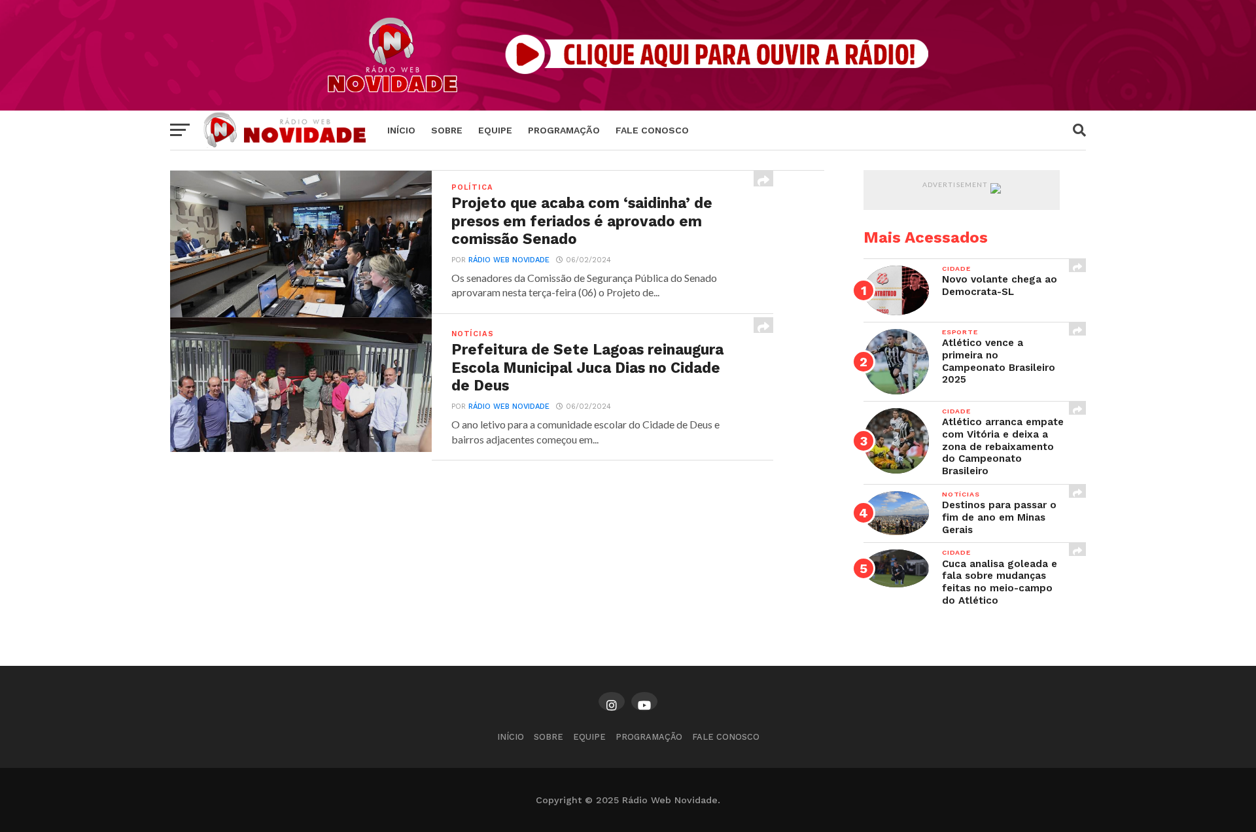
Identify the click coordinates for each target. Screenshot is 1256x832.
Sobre (446, 130)
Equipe (495, 130)
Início (401, 130)
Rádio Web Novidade (509, 260)
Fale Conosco (652, 130)
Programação (564, 130)
